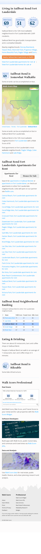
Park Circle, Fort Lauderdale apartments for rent (20, 263)
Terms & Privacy (6, 507)
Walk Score (6, 495)
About (3, 500)
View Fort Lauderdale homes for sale (15, 65)
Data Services (20, 503)
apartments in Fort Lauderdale (13, 183)
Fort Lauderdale (21, 126)
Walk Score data (11, 473)
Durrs (34, 52)
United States (6, 126)
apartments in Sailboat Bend (21, 181)
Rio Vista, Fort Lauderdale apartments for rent (19, 272)
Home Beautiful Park (9, 52)
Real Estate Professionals (23, 505)
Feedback (4, 510)
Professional (21, 495)
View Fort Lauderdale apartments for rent (17, 62)
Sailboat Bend (32, 126)
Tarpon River (7, 50)
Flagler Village (23, 52)
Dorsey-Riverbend (27, 47)
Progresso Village (30, 50)
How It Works (5, 503)
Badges (18, 510)
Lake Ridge (17, 153)
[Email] (9, 498)
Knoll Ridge (9, 327)
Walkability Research (21, 507)
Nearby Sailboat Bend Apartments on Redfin (18, 57)
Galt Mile (8, 321)
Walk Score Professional (17, 382)
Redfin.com (9, 191)
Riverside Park (17, 50)
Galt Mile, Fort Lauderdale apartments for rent (19, 233)
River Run (8, 330)
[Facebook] (6, 498)
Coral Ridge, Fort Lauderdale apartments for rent (20, 207)
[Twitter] (3, 498)
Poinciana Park (10, 318)
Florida (13, 126)
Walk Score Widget (21, 498)
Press (3, 505)
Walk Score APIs (20, 500)
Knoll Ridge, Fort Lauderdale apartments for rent (20, 242)
